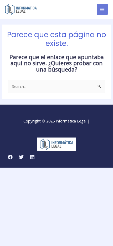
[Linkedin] (32, 157)
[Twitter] (21, 157)
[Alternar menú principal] (102, 9)
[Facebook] (10, 157)
